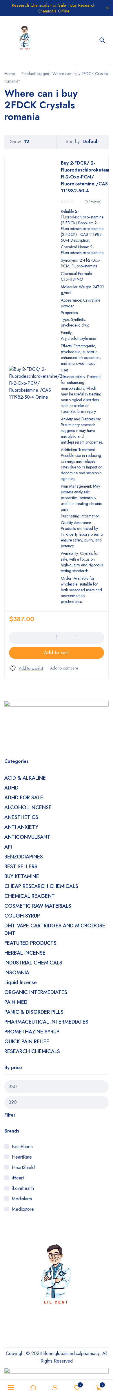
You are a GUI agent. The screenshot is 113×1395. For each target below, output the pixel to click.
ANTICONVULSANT (27, 837)
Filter (9, 1115)
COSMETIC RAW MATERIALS (37, 906)
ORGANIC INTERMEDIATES (35, 992)
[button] (56, 653)
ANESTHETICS (21, 817)
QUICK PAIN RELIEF (26, 1041)
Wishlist (80, 1385)
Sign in (55, 1387)
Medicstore (23, 1209)
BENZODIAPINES (23, 856)
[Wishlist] (26, 668)
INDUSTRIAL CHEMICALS (33, 963)
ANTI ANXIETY (21, 827)
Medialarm (22, 1198)
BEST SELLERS (20, 866)
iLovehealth (23, 1188)
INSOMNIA (16, 972)
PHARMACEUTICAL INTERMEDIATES (46, 1022)
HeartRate (22, 1157)
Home (9, 73)
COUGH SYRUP (22, 916)
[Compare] (64, 668)
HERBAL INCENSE (24, 953)
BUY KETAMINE (21, 876)
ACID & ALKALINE (25, 778)
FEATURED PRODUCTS (30, 943)
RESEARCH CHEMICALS (32, 1051)
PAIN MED (16, 1002)
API (8, 847)
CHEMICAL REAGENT (29, 896)
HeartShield (23, 1167)
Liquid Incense (20, 982)
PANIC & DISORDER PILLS (33, 1012)
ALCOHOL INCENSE (28, 807)
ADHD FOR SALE (23, 797)
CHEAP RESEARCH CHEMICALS (41, 886)
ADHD (11, 788)
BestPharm (22, 1146)
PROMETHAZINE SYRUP (31, 1031)
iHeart (18, 1178)
